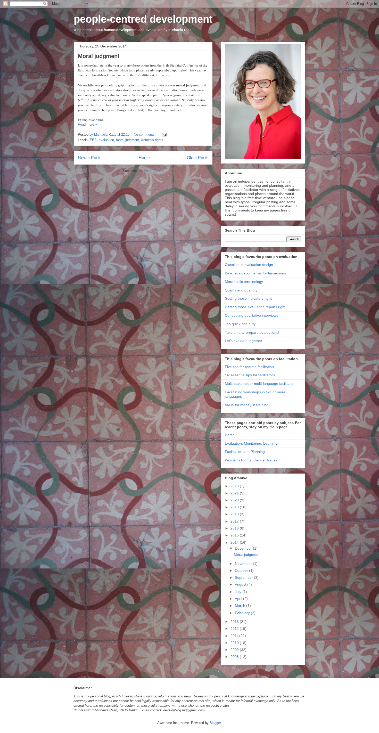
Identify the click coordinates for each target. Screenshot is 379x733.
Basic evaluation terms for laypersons (255, 273)
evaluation (106, 140)
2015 (235, 535)
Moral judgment (98, 56)
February (243, 613)
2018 (235, 514)
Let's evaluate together (243, 341)
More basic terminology (244, 282)
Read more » (87, 124)
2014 (235, 542)
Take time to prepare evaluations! (252, 332)
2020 (235, 500)
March (240, 606)
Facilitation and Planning (245, 452)
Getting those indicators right (248, 298)
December (244, 548)
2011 (234, 636)
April (239, 599)
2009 (235, 650)
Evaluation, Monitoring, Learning (251, 443)
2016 (235, 528)
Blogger (215, 723)
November (244, 563)
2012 (235, 628)
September (244, 577)
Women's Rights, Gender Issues (251, 460)
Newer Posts (89, 158)
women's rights (152, 140)
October (242, 570)
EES (93, 140)
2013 (235, 622)
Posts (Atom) (153, 171)
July (238, 592)
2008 (235, 657)
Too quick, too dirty (240, 324)
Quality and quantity (241, 290)
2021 (235, 493)
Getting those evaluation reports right (255, 307)
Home (144, 158)
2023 (235, 486)
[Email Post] (164, 134)
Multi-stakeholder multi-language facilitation (260, 383)
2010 (235, 643)
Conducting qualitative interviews (251, 315)
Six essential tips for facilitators (250, 375)
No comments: (145, 134)
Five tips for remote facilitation (249, 367)
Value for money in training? (247, 405)
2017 (235, 521)
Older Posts (197, 158)
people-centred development (143, 19)
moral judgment (127, 140)
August (241, 584)
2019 (235, 507)
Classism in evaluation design (249, 265)
